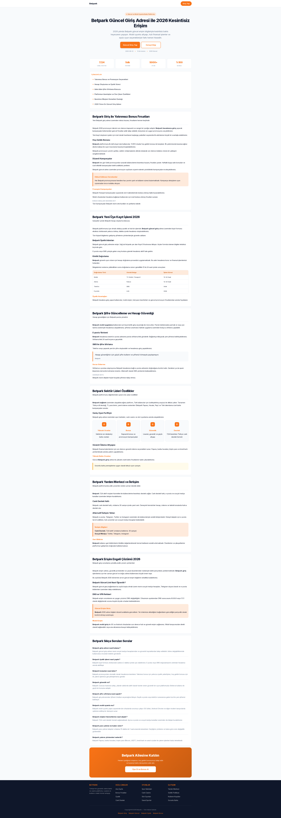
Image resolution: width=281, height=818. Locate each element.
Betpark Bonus (158, 813)
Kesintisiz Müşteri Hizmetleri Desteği (109, 99)
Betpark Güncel (134, 813)
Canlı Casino (146, 793)
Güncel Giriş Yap (130, 45)
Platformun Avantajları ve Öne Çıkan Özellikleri (112, 94)
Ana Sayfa (119, 789)
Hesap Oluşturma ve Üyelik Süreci (108, 84)
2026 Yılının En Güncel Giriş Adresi (108, 104)
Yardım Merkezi (173, 789)
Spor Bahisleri (147, 789)
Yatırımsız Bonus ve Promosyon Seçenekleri (111, 79)
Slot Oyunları (146, 796)
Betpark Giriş (122, 813)
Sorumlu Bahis (173, 800)
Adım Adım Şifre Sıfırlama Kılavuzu (108, 89)
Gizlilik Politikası (173, 793)
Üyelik (118, 796)
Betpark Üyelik (146, 813)
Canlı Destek (120, 800)
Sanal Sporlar (146, 800)
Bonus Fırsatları (121, 793)
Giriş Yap (186, 3)
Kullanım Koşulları (174, 796)
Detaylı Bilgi (151, 45)
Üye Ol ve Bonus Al (140, 769)
